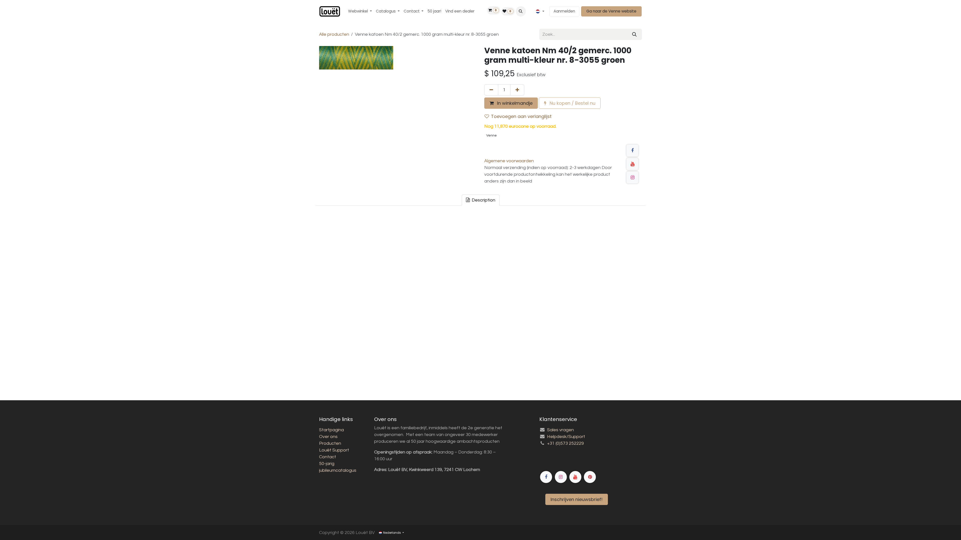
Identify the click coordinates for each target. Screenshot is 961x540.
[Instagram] (632, 178)
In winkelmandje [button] (514, 103)
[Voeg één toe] (517, 90)
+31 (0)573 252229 (565, 443)
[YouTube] (632, 164)
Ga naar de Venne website (611, 11)
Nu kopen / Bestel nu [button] (571, 103)
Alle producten (334, 34)
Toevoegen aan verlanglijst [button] (521, 116)
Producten (330, 443)
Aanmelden (564, 11)
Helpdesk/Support (566, 436)
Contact (327, 456)
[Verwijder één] (491, 90)
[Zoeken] (634, 34)
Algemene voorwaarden (509, 160)
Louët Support (334, 450)
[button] (521, 11)
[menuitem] (360, 11)
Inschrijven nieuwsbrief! (577, 499)
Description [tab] (483, 200)
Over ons (328, 436)
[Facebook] (632, 150)
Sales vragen (560, 430)
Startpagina (331, 430)
